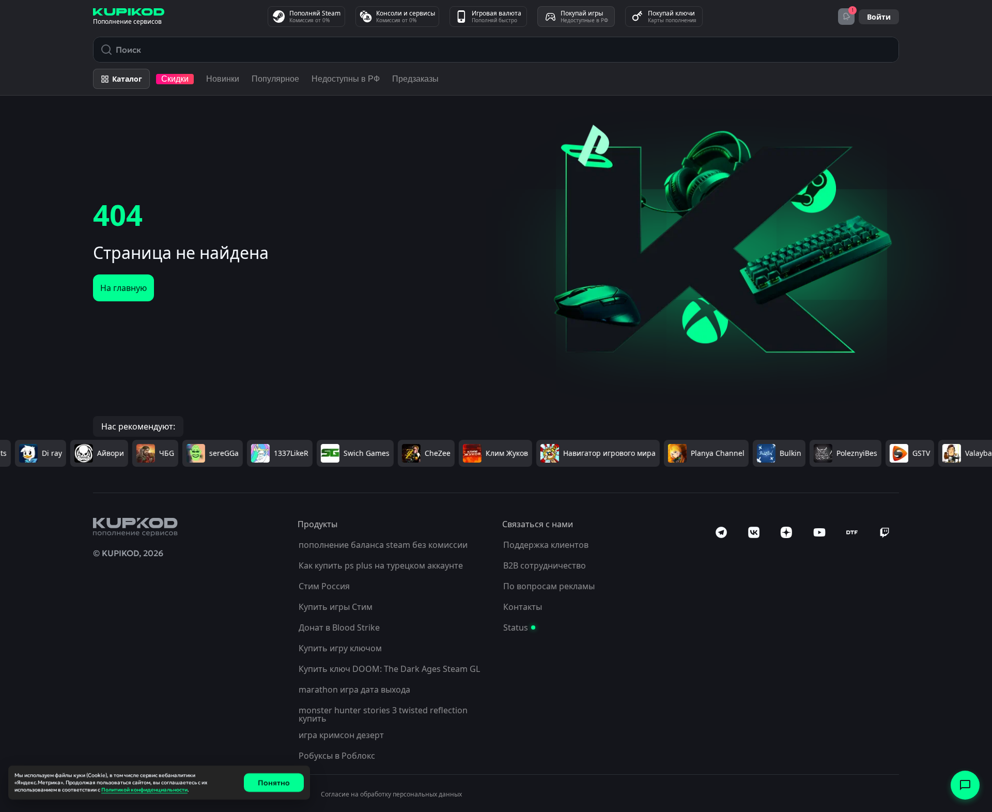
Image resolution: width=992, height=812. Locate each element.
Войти (879, 17)
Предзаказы (415, 78)
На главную (123, 288)
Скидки (175, 78)
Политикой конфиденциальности (144, 789)
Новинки (222, 78)
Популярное (275, 78)
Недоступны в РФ (346, 78)
